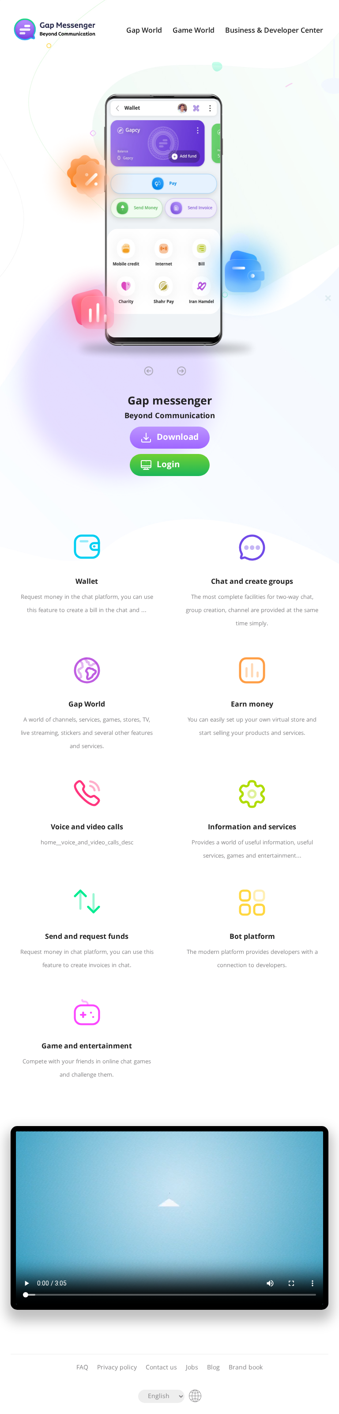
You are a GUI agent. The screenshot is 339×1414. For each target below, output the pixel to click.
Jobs (192, 1367)
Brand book (246, 1367)
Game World (194, 30)
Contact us (161, 1367)
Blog (213, 1367)
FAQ (82, 1367)
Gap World (144, 30)
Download (178, 437)
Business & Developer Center (274, 30)
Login (168, 465)
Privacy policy (117, 1367)
